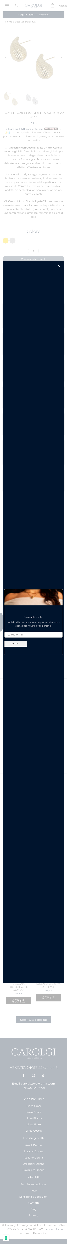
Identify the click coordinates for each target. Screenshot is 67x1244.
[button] (59, 266)
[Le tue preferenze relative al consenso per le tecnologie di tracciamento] (6, 1238)
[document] (33, 622)
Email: (8, 629)
